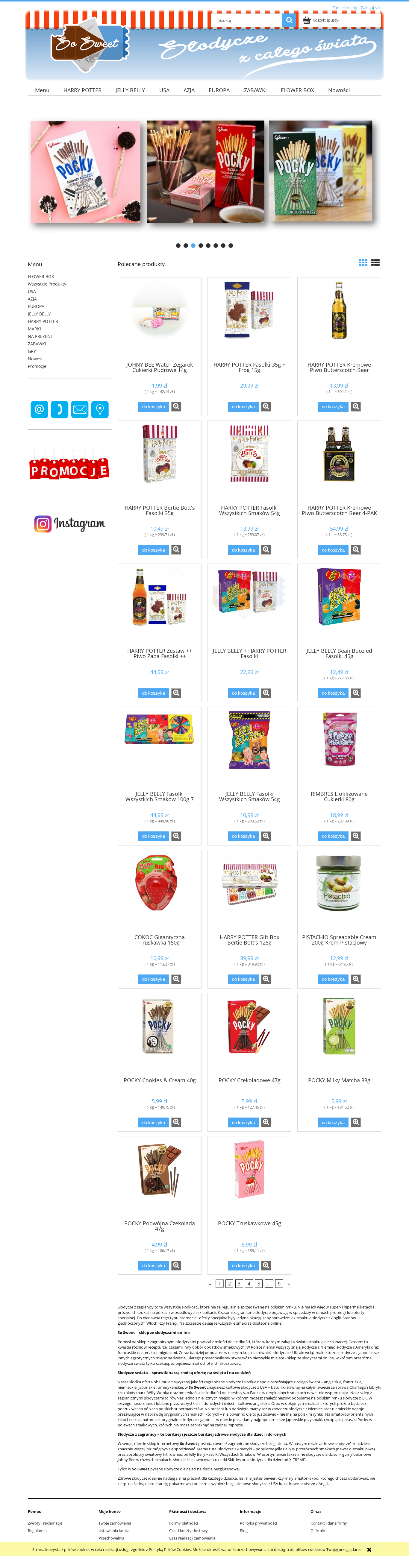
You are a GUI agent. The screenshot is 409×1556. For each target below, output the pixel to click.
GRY (32, 351)
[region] (204, 175)
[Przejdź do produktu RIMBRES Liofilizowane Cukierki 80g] (339, 748)
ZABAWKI (37, 344)
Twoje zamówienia (115, 1523)
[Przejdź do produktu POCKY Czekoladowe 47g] (249, 1034)
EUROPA (36, 306)
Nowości (36, 359)
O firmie (317, 1530)
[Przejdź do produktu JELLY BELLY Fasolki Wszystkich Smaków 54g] (249, 748)
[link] (204, 175)
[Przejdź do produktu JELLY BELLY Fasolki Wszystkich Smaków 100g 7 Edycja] (159, 748)
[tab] (178, 245)
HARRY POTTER (43, 321)
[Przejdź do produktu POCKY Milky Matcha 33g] (339, 1034)
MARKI (34, 329)
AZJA (32, 299)
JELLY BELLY (39, 314)
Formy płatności (183, 1523)
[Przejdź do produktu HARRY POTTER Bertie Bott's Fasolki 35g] (159, 462)
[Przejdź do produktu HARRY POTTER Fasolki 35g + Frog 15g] (249, 318)
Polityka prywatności (258, 1523)
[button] (176, 407)
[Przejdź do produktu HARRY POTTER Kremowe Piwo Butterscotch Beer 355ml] (339, 318)
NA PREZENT (40, 336)
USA (32, 291)
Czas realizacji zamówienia (192, 1538)
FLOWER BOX (41, 276)
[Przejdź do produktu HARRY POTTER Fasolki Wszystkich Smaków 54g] (249, 462)
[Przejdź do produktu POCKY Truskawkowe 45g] (249, 1177)
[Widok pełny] (375, 262)
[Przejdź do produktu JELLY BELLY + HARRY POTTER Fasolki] (249, 605)
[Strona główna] (88, 44)
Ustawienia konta (114, 1530)
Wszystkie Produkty (47, 284)
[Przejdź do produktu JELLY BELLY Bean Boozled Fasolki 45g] (339, 605)
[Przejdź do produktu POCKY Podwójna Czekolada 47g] (159, 1177)
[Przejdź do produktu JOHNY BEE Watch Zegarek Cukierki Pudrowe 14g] (159, 318)
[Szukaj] (289, 20)
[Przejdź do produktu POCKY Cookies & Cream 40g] (159, 1034)
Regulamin (37, 1530)
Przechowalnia (111, 1538)
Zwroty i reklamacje (45, 1523)
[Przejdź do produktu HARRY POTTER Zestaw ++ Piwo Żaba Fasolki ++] (159, 605)
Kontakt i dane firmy (328, 1523)
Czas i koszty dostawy (188, 1530)
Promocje (37, 366)
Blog (244, 1530)
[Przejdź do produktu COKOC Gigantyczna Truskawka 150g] (159, 891)
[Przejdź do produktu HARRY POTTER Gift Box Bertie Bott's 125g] (249, 891)
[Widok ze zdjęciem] (363, 262)
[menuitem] (42, 90)
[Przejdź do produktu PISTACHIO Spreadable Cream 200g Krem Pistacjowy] (339, 891)
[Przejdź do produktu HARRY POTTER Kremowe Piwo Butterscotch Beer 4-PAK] (339, 462)
